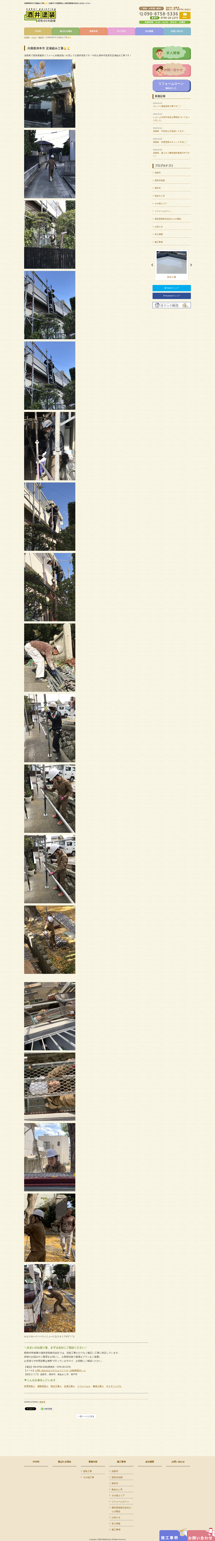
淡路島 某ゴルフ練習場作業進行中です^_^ (171, 153)
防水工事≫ (56, 1386)
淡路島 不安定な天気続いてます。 (169, 129)
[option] (171, 265)
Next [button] (191, 265)
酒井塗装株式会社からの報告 (168, 219)
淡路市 (158, 172)
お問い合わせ (178, 1462)
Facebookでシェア (172, 296)
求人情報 (159, 234)
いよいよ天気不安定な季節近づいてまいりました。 (171, 117)
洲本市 (41, 37)
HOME (26, 37)
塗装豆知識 (160, 180)
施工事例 (159, 242)
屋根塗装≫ (42, 1386)
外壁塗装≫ (29, 1386)
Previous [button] (152, 265)
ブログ (34, 37)
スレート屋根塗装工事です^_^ (167, 105)
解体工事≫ (98, 1386)
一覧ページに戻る (86, 1416)
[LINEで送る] (46, 1408)
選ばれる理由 (64, 1462)
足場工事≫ (69, 1386)
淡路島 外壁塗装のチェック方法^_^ (170, 140)
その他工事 (88, 1477)
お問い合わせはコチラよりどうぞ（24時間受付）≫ (60, 1370)
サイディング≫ (114, 1386)
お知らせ (159, 226)
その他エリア (161, 203)
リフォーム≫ (84, 1386)
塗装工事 (87, 1471)
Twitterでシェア (172, 288)
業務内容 (93, 1462)
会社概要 (149, 1462)
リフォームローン (163, 211)
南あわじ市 (160, 196)
